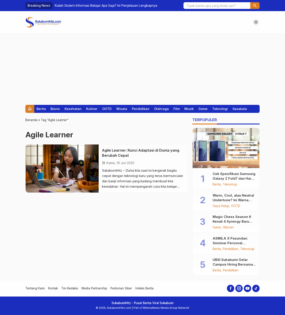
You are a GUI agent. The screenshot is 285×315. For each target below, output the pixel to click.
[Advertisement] (142, 67)
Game (203, 109)
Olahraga (161, 109)
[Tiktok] (256, 288)
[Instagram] (239, 288)
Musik (189, 109)
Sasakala (239, 109)
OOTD (107, 109)
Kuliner (92, 109)
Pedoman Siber (121, 288)
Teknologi (220, 109)
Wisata (121, 109)
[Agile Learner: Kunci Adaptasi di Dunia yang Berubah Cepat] (62, 168)
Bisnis (55, 109)
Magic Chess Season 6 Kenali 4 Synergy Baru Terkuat (232, 221)
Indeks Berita (144, 288)
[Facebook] (230, 288)
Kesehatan (73, 109)
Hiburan (228, 227)
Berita (41, 109)
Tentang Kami (35, 288)
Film (176, 109)
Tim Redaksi (69, 288)
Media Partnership (94, 288)
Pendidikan (140, 109)
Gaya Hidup (221, 206)
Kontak (53, 288)
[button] (255, 5)
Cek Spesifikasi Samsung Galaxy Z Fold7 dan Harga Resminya (234, 178)
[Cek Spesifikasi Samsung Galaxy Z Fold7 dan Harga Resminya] (226, 148)
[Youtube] (247, 288)
